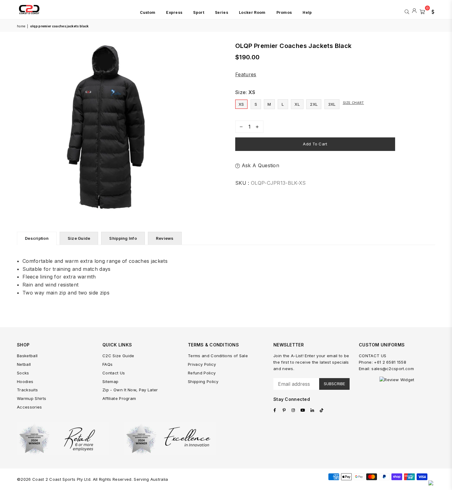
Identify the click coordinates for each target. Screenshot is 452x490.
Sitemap (110, 381)
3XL (332, 104)
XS (241, 104)
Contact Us (113, 372)
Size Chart (353, 103)
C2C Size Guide (118, 355)
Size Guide (79, 238)
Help (307, 12)
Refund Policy (202, 372)
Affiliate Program (119, 398)
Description (37, 238)
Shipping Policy (203, 381)
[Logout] (414, 11)
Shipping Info (123, 238)
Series (221, 12)
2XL (314, 104)
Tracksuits (27, 389)
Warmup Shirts (31, 398)
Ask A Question (259, 165)
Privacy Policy (202, 364)
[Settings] (431, 11)
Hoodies (25, 381)
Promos (284, 12)
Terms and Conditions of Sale (218, 355)
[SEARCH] (407, 11)
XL (297, 104)
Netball (24, 364)
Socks (23, 372)
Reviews (165, 238)
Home (21, 26)
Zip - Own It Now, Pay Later (130, 389)
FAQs (107, 364)
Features (245, 74)
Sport (198, 12)
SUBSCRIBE (334, 383)
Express (174, 12)
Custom (147, 12)
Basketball (27, 355)
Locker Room (252, 12)
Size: (245, 92)
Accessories (29, 407)
